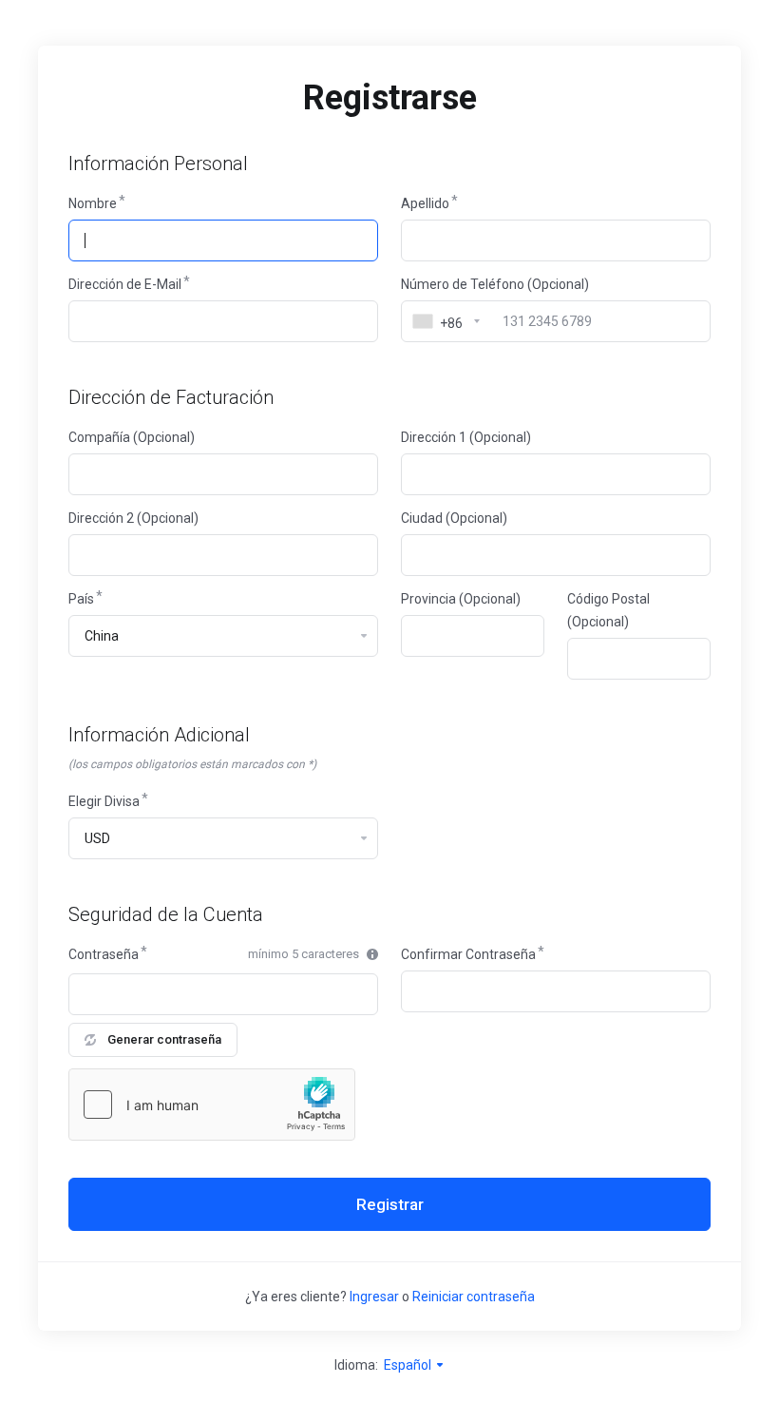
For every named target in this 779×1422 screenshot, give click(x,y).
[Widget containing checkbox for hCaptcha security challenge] (211, 1104)
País (81, 598)
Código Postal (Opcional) (608, 610)
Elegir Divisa (104, 801)
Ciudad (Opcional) (454, 518)
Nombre (92, 203)
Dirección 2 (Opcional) (133, 518)
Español (409, 1365)
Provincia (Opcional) (461, 598)
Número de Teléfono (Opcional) (495, 284)
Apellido (425, 203)
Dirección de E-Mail (124, 284)
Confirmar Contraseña (468, 954)
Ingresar (374, 1296)
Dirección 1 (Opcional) (466, 437)
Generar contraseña (164, 1039)
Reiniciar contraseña (473, 1296)
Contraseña (103, 954)
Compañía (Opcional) (131, 437)
